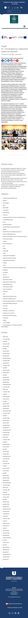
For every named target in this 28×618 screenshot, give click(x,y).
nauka (4, 253)
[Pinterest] (17, 60)
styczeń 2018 (6, 547)
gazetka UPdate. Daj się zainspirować (11, 226)
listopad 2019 (6, 506)
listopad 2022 (6, 427)
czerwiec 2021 (6, 463)
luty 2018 (5, 544)
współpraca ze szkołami (8, 313)
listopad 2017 (6, 552)
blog (4, 205)
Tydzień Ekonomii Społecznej (9, 296)
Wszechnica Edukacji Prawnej (9, 315)
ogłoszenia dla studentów (9, 260)
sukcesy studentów (7, 289)
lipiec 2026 (5, 336)
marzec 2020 (6, 497)
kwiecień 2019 (6, 523)
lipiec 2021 (5, 461)
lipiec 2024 (5, 389)
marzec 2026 (6, 346)
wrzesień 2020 (6, 485)
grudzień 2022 (6, 425)
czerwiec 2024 (6, 391)
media (4, 248)
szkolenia (5, 291)
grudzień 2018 (6, 532)
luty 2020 (5, 499)
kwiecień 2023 (6, 418)
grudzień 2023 (6, 406)
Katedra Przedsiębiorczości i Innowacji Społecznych (15, 236)
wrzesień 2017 (6, 556)
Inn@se (4, 229)
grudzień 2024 (6, 379)
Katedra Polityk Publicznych (9, 234)
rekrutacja (5, 272)
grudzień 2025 (6, 353)
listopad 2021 (6, 454)
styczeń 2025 (6, 377)
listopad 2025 (6, 355)
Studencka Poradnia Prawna (9, 282)
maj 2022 (5, 442)
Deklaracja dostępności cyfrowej (14, 607)
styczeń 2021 (6, 475)
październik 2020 (7, 482)
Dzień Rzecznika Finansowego (9, 188)
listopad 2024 (6, 382)
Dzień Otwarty (6, 212)
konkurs (5, 241)
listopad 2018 (6, 535)
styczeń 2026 (6, 351)
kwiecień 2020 (6, 494)
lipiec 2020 (5, 487)
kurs (4, 246)
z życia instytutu (18, 54)
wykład (4, 320)
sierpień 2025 (6, 363)
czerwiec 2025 (6, 365)
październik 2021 (7, 456)
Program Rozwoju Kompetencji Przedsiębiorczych (14, 267)
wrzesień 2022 (6, 432)
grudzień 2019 (6, 504)
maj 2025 (5, 367)
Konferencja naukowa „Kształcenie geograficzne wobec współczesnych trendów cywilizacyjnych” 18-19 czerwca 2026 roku (13, 175)
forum (4, 222)
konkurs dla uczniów (7, 243)
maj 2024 (5, 394)
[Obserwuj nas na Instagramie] (15, 613)
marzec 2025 (6, 372)
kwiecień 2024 (6, 396)
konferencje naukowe (8, 238)
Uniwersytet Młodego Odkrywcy (10, 303)
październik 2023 (7, 410)
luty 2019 (5, 528)
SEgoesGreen (6, 277)
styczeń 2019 (6, 530)
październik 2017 (7, 554)
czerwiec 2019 (6, 518)
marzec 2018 (6, 542)
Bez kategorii (6, 203)
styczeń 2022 (6, 451)
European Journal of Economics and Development (14, 217)
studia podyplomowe (7, 284)
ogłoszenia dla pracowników (9, 258)
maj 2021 (5, 465)
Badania (4, 200)
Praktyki (5, 262)
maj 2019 (5, 521)
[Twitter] (5, 60)
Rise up (4, 274)
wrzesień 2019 (6, 511)
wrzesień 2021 (6, 458)
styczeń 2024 (6, 403)
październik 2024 (7, 384)
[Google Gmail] (14, 60)
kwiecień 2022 (6, 444)
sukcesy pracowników (8, 286)
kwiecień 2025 (6, 370)
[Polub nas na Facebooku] (12, 613)
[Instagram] (11, 60)
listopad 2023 (6, 408)
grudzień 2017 (6, 549)
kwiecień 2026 (6, 343)
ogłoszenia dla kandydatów (9, 255)
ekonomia (5, 215)
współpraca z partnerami (8, 310)
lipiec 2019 (5, 516)
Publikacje (5, 270)
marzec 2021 (6, 470)
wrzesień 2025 (6, 360)
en (8, 7)
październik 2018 (7, 537)
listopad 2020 (6, 480)
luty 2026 (5, 348)
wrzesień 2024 (6, 387)
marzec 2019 (6, 525)
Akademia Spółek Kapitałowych (10, 198)
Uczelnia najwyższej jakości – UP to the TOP (13, 301)
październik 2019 (7, 509)
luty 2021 (5, 473)
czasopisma (6, 210)
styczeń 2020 (6, 501)
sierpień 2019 (6, 513)
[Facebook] (2, 60)
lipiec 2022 (5, 437)
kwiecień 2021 (6, 468)
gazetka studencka (7, 224)
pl (5, 7)
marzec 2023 (6, 420)
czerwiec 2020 (6, 489)
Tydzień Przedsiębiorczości (9, 298)
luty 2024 (5, 401)
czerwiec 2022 (6, 439)
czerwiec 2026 (6, 339)
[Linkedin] (8, 60)
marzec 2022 (6, 446)
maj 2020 (5, 492)
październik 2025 (7, 358)
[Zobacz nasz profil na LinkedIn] (18, 613)
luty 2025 (5, 375)
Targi (4, 293)
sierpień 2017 (6, 559)
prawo (4, 265)
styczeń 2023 (6, 422)
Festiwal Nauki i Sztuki (8, 219)
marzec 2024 (6, 398)
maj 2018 (5, 540)
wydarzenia (5, 317)
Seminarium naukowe (7, 279)
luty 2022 (5, 449)
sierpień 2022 (6, 434)
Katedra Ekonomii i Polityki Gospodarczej (12, 231)
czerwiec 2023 (6, 413)
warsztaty (5, 305)
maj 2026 (5, 341)
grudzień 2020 (6, 477)
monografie (5, 250)
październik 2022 (7, 430)
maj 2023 (5, 415)
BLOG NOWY (5, 207)
